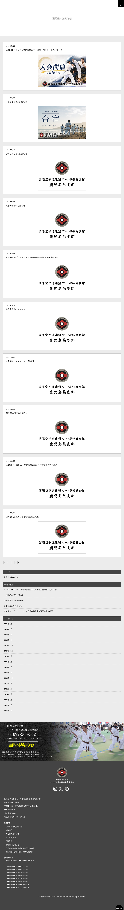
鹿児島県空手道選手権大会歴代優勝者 (20, 848)
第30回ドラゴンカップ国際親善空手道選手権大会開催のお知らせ (34, 50)
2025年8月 (8, 661)
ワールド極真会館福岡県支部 (17, 866)
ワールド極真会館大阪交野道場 (17, 887)
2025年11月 (8, 651)
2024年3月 (8, 705)
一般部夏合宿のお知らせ (16, 101)
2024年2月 (8, 710)
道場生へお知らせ (11, 577)
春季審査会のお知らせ (15, 309)
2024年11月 (8, 678)
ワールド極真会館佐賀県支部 (17, 881)
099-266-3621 (9, 809)
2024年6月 (8, 699)
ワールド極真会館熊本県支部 (17, 869)
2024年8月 (8, 689)
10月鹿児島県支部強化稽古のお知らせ (22, 516)
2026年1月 (8, 640)
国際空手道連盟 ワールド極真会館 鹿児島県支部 (22, 799)
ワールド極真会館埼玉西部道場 (17, 884)
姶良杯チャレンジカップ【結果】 (20, 361)
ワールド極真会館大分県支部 (17, 878)
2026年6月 (8, 629)
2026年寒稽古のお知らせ (16, 413)
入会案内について (12, 834)
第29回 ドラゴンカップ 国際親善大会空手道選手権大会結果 (31, 465)
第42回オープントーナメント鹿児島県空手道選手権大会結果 (32, 257)
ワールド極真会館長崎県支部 (17, 875)
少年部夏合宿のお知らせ (16, 153)
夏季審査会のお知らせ (15, 205)
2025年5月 (8, 667)
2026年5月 (8, 634)
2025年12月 (8, 645)
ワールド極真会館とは (14, 826)
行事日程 (9, 841)
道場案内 (9, 830)
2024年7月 (8, 694)
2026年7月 (8, 623)
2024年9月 (8, 683)
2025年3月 (8, 672)
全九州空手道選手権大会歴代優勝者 (19, 852)
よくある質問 (11, 837)
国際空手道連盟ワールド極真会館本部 (20, 860)
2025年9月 (8, 656)
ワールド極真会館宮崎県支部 (17, 872)
